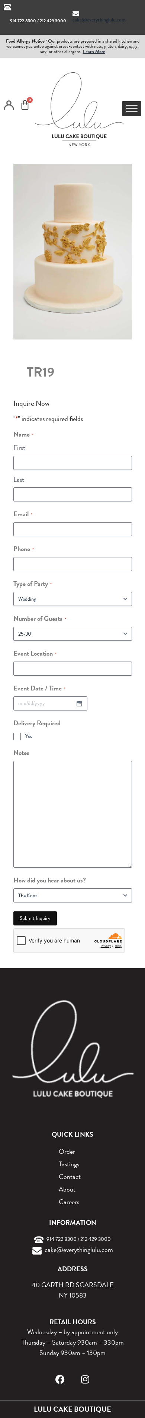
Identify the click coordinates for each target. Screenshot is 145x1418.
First (19, 448)
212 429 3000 (53, 20)
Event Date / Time (39, 688)
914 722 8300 (23, 20)
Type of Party (32, 584)
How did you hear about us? (49, 880)
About (67, 1189)
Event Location (35, 653)
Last (18, 479)
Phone (23, 549)
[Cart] (25, 105)
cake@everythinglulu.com (99, 20)
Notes (21, 753)
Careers (69, 1202)
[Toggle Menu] (132, 108)
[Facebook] (60, 1379)
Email (22, 514)
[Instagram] (85, 1379)
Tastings (69, 1164)
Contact (70, 1177)
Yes (28, 736)
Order (67, 1151)
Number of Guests (39, 618)
